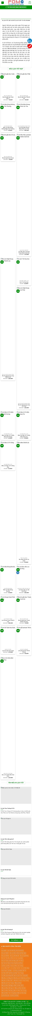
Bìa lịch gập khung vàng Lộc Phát (24, 405)
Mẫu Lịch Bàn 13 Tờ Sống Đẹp (8, 466)
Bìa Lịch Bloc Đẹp (21, 953)
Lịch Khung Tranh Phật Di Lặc (8, 621)
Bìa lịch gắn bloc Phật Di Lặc (24, 98)
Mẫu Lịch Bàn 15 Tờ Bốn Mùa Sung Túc (24, 436)
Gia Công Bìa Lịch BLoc (17, 963)
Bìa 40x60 (4, 950)
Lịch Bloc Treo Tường (18, 973)
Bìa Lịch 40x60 (5, 953)
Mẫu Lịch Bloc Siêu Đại (7, 990)
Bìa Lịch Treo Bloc (6, 958)
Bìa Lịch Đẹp (12, 960)
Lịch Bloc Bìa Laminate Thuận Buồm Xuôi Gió (24, 252)
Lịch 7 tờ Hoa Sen (24, 282)
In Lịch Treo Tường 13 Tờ (7, 808)
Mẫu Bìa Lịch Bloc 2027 (7, 980)
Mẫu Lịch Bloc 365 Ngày (7, 985)
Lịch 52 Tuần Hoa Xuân (8, 650)
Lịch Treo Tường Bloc (23, 975)
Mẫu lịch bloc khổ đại (8, 50)
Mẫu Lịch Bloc (18, 983)
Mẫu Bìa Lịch (17, 978)
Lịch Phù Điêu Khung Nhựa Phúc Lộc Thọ (24, 128)
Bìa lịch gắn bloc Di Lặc (8, 158)
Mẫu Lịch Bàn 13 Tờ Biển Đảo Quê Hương (8, 436)
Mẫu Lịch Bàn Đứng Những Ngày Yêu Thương (8, 128)
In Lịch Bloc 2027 (5, 968)
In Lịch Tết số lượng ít (7, 929)
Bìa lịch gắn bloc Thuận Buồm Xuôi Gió (24, 621)
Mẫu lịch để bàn (12, 48)
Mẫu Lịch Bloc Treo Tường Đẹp (9, 993)
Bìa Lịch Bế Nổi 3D (14, 955)
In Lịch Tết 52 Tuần (6, 869)
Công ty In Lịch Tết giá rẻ (7, 898)
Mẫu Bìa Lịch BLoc (25, 978)
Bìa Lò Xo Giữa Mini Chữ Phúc (8, 775)
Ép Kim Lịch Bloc (14, 995)
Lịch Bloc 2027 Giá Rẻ (7, 973)
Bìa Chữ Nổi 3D (11, 950)
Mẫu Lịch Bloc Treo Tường (20, 990)
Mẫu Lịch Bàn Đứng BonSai (8, 590)
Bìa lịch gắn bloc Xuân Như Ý (8, 98)
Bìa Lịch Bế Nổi (5, 955)
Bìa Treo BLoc (20, 960)
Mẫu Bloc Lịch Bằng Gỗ (7, 978)
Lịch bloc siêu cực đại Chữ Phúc (24, 590)
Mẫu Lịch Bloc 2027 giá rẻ (7, 988)
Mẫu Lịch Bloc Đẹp (21, 993)
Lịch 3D (15, 970)
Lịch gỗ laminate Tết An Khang (24, 651)
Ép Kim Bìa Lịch (5, 995)
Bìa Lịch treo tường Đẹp (16, 958)
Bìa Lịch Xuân (5, 960)
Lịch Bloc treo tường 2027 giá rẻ (9, 975)
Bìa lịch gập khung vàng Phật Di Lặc (8, 376)
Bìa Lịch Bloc (13, 953)
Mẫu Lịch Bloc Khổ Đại (20, 988)
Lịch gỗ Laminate (18, 60)
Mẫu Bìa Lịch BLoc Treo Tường (21, 980)
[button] (2, 2)
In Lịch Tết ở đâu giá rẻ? (7, 839)
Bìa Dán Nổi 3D (19, 950)
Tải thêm (16, 940)
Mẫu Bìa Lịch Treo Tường (7, 983)
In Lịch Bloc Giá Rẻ (15, 968)
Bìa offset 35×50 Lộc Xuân (24, 560)
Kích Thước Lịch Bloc (7, 970)
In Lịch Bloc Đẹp (25, 968)
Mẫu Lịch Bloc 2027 (18, 985)
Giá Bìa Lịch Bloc (6, 965)
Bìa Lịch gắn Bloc (24, 955)
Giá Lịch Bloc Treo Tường (17, 965)
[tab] (16, 20)
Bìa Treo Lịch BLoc (6, 963)
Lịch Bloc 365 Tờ (22, 970)
